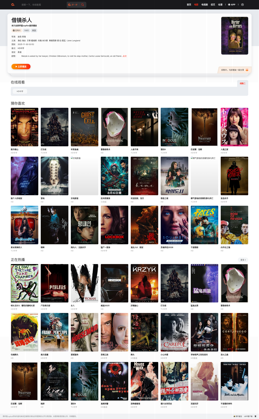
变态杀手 (224, 198)
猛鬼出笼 (194, 305)
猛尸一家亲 (105, 247)
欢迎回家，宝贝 (137, 198)
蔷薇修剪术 (105, 149)
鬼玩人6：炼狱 (137, 247)
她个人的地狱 (16, 198)
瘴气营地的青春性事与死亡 (202, 198)
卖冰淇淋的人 (16, 247)
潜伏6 (163, 149)
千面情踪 (194, 247)
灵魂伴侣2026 (167, 247)
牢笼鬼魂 (74, 149)
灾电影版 (74, 198)
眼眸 (43, 247)
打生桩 (43, 149)
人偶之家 (224, 149)
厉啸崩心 (134, 305)
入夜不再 (134, 149)
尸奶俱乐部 (45, 305)
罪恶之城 (164, 198)
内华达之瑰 (225, 247)
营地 (43, 198)
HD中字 (20, 91)
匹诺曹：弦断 (196, 149)
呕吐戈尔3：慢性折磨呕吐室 (23, 305)
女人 (73, 305)
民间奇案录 (105, 198)
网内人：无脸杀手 (78, 247)
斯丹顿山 (14, 149)
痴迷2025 (105, 305)
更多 (242, 260)
